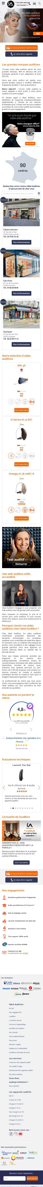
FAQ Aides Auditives (15, 1074)
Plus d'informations (21, 242)
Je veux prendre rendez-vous (24, 48)
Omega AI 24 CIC (15, 1124)
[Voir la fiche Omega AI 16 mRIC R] (21, 489)
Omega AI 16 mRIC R (21, 474)
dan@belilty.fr (33, 1186)
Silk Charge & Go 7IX (16, 1116)
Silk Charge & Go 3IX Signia (21, 786)
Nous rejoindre (14, 1086)
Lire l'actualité (21, 862)
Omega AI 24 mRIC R (16, 1120)
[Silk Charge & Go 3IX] (21, 782)
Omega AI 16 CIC (15, 1108)
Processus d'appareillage (17, 1024)
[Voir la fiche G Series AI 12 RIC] (21, 435)
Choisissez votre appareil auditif (19, 1062)
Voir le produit (21, 410)
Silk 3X (21, 365)
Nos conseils (13, 1032)
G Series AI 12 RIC (21, 420)
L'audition (12, 1016)
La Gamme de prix (15, 1020)
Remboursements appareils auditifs (21, 1070)
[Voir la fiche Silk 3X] (21, 381)
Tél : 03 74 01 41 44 (10, 237)
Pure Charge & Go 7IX (16, 1112)
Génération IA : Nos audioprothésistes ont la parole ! (17, 845)
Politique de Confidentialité (18, 1048)
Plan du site (13, 1040)
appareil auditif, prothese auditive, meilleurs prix (10, 4)
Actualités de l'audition (16, 1028)
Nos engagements (15, 1012)
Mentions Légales (15, 1044)
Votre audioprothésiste (16, 1036)
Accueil (11, 1008)
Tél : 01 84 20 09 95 (10, 288)
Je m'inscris (32, 1178)
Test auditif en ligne (15, 1066)
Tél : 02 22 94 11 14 (10, 339)
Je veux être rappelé (23, 54)
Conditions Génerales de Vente (19, 1052)
